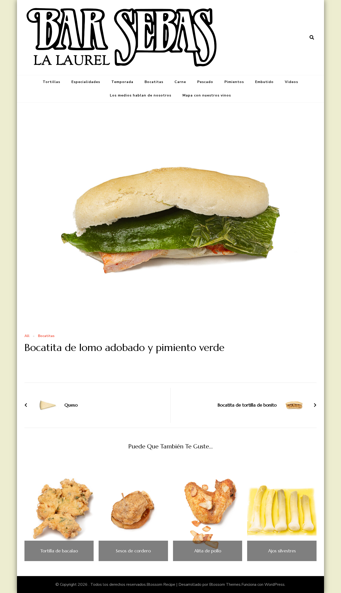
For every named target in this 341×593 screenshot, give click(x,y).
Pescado (205, 82)
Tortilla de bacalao (59, 551)
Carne (180, 82)
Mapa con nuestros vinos (206, 95)
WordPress (274, 584)
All (26, 336)
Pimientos (234, 82)
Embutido (264, 82)
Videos (291, 82)
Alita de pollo (207, 551)
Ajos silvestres (282, 551)
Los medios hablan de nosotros (140, 95)
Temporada (122, 82)
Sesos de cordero (133, 551)
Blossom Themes (225, 584)
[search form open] (312, 37)
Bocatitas (154, 82)
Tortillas (51, 82)
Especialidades (85, 82)
